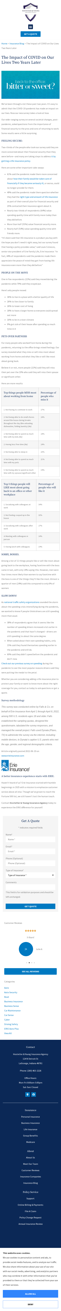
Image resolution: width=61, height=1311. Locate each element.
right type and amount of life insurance (39, 196)
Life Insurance (30, 1129)
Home (4, 43)
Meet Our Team (30, 1163)
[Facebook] (33, 1094)
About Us (30, 1157)
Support (30, 1198)
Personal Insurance (30, 1116)
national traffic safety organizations (21, 602)
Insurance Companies (30, 1176)
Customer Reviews (30, 1170)
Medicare (30, 1142)
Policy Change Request (30, 1217)
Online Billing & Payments (30, 1204)
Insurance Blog (17, 43)
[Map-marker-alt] (27, 1094)
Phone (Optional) (14, 858)
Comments (11, 882)
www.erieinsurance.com (12, 755)
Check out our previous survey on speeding (21, 663)
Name (9, 834)
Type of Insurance (15, 870)
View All (8, 1033)
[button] (30, 26)
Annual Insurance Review (31, 1223)
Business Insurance (30, 1123)
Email (9, 846)
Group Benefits (30, 1135)
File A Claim (30, 1211)
